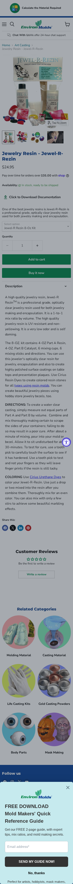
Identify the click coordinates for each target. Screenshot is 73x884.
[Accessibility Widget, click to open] (66, 442)
